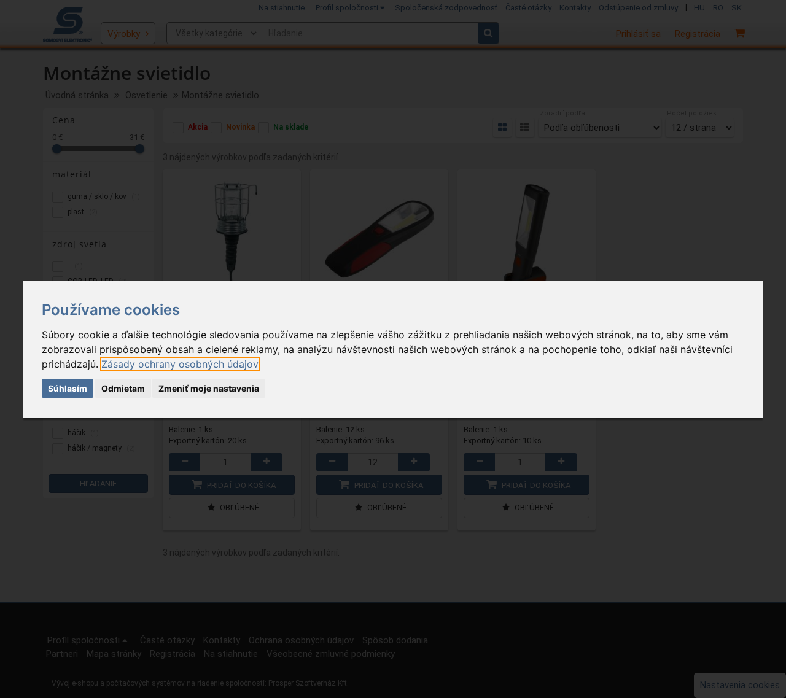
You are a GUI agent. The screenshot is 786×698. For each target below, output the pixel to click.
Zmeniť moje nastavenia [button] (208, 388)
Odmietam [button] (123, 388)
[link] (180, 364)
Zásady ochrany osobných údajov (180, 364)
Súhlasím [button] (67, 388)
